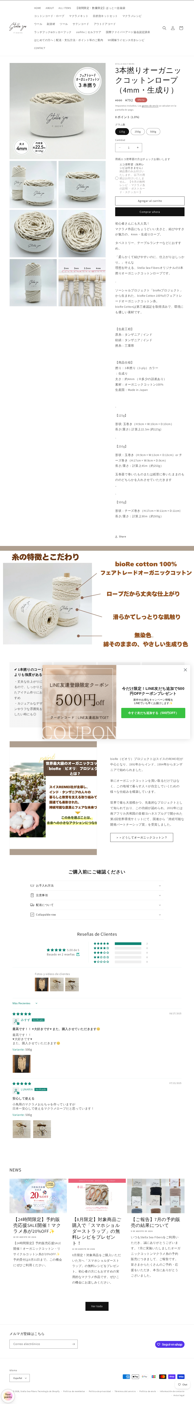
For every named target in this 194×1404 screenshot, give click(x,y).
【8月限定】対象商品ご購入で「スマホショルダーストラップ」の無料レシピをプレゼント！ (96, 1231)
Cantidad (120, 140)
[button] (164, 28)
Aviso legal (179, 1395)
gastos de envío (150, 105)
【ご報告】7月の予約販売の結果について (155, 1222)
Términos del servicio (125, 1391)
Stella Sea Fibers (28, 1391)
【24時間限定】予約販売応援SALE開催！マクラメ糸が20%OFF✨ (37, 1225)
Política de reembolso (74, 1391)
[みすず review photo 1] (22, 1064)
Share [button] (122, 536)
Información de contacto (172, 1391)
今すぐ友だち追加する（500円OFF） (153, 713)
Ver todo (97, 1306)
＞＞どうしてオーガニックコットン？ (141, 837)
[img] (22, 1014)
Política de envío (147, 1391)
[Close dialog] (185, 670)
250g (138, 131)
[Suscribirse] (73, 1344)
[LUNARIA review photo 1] (22, 1129)
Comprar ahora (150, 212)
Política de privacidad (100, 1391)
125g (122, 131)
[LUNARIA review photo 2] (42, 1129)
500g (153, 131)
